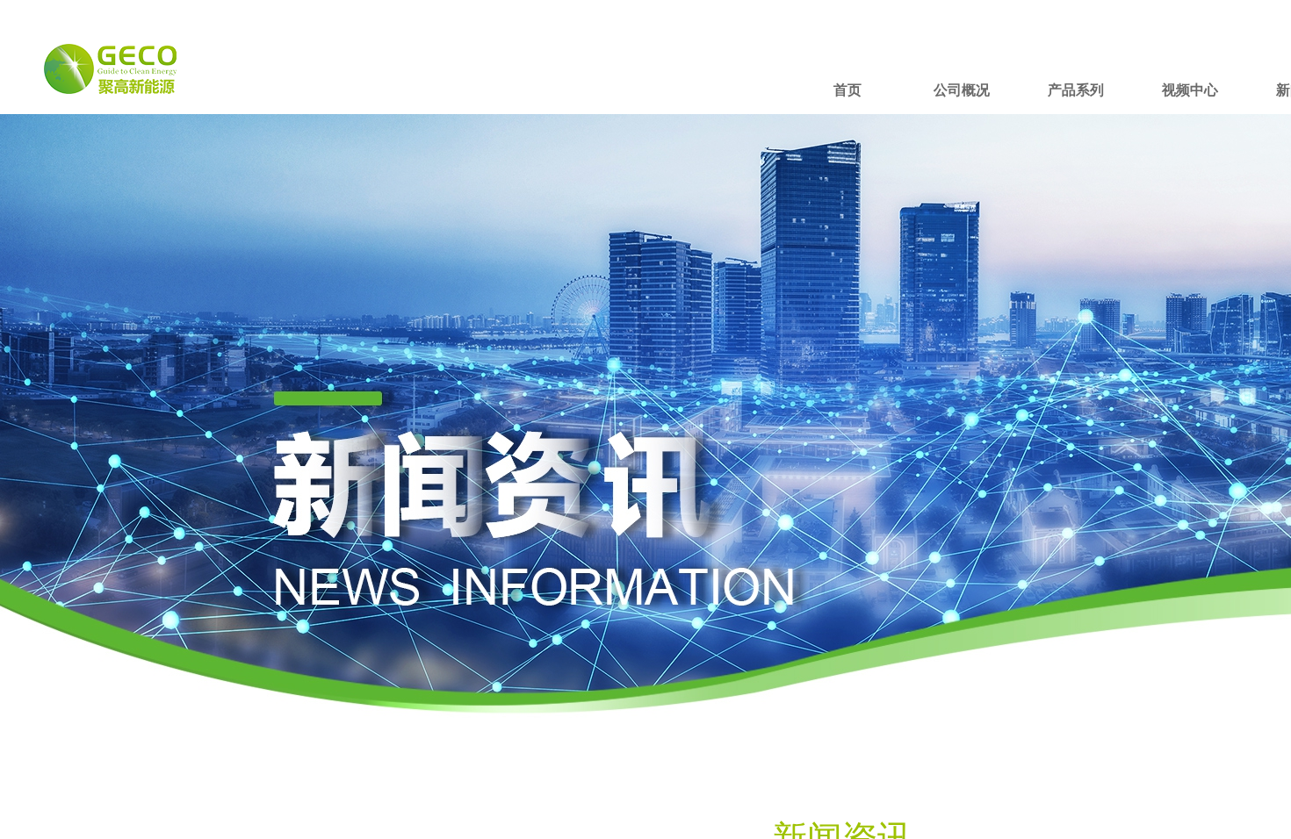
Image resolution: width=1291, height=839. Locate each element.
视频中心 (1190, 89)
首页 (847, 89)
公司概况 (962, 89)
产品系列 (1076, 89)
